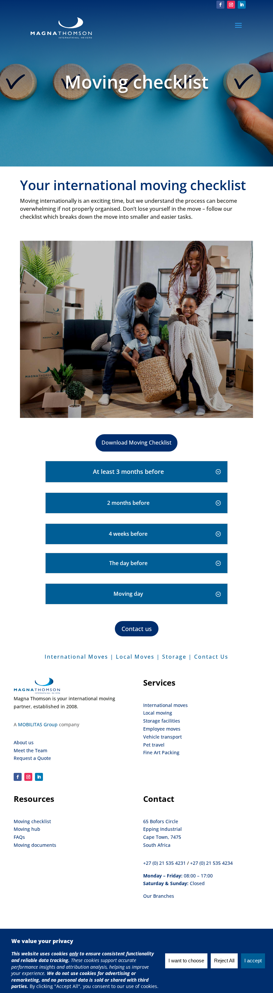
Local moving (157, 713)
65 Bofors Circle (160, 821)
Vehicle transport (162, 737)
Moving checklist (32, 821)
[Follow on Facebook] (220, 5)
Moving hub (27, 829)
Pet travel (153, 745)
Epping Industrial (162, 829)
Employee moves (161, 729)
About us (24, 742)
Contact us (137, 629)
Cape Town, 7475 (162, 837)
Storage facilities (161, 721)
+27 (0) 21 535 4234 (211, 863)
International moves (165, 705)
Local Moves (135, 656)
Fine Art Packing (161, 752)
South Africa (156, 845)
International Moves (76, 656)
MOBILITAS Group (38, 724)
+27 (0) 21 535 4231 (164, 863)
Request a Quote (32, 758)
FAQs (19, 837)
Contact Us (211, 656)
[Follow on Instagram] (231, 5)
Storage (174, 656)
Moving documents (35, 845)
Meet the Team (30, 750)
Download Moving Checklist (136, 442)
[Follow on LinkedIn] (242, 5)
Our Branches (158, 896)
